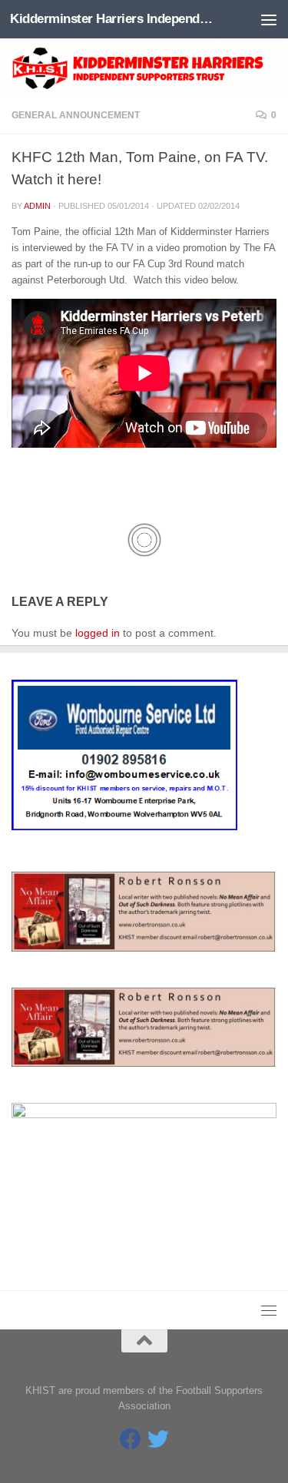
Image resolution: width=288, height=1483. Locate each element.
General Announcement (76, 115)
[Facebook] (130, 1439)
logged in (97, 633)
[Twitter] (158, 1439)
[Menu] (269, 19)
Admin (37, 205)
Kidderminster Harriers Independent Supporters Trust (113, 19)
